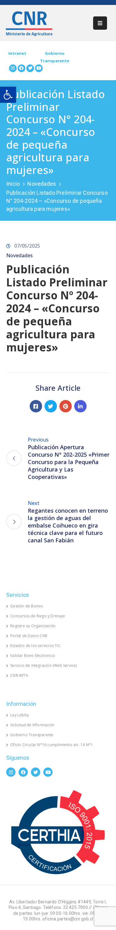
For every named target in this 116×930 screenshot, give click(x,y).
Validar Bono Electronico (32, 655)
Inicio (13, 183)
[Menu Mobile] (100, 23)
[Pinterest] (65, 406)
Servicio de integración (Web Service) (43, 665)
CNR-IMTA (19, 675)
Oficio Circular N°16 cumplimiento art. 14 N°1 (51, 744)
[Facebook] (21, 68)
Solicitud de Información (32, 725)
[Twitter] (30, 68)
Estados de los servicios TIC (35, 645)
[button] (8, 95)
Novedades (41, 183)
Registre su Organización (32, 625)
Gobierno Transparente (31, 734)
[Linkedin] (80, 406)
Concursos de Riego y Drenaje (37, 616)
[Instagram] (13, 68)
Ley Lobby (19, 715)
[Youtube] (39, 68)
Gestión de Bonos (26, 606)
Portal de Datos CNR (28, 635)
